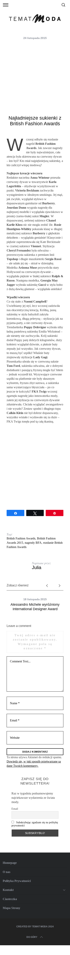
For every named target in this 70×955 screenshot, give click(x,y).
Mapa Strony (11, 908)
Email (14, 808)
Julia (36, 567)
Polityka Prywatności (17, 881)
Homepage (10, 862)
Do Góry (31, 937)
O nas (6, 872)
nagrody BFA (33, 542)
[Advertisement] (35, 78)
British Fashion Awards (21, 538)
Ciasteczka (10, 899)
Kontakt (8, 889)
